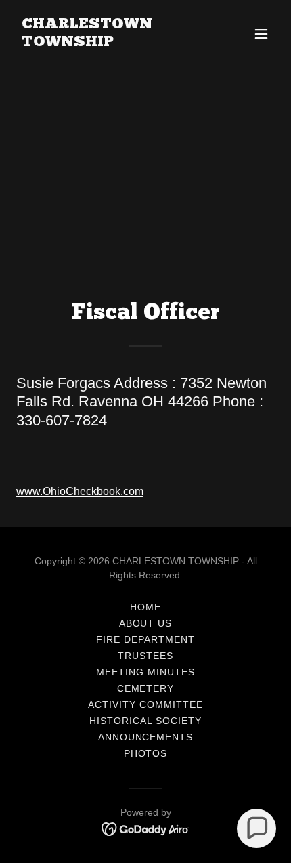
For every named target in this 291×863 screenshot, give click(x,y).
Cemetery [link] (146, 688)
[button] (261, 33)
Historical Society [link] (145, 720)
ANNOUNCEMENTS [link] (146, 737)
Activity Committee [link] (145, 704)
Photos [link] (146, 753)
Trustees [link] (145, 655)
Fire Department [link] (145, 639)
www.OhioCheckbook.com (79, 491)
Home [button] (145, 607)
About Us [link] (146, 623)
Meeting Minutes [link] (145, 672)
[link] (107, 42)
